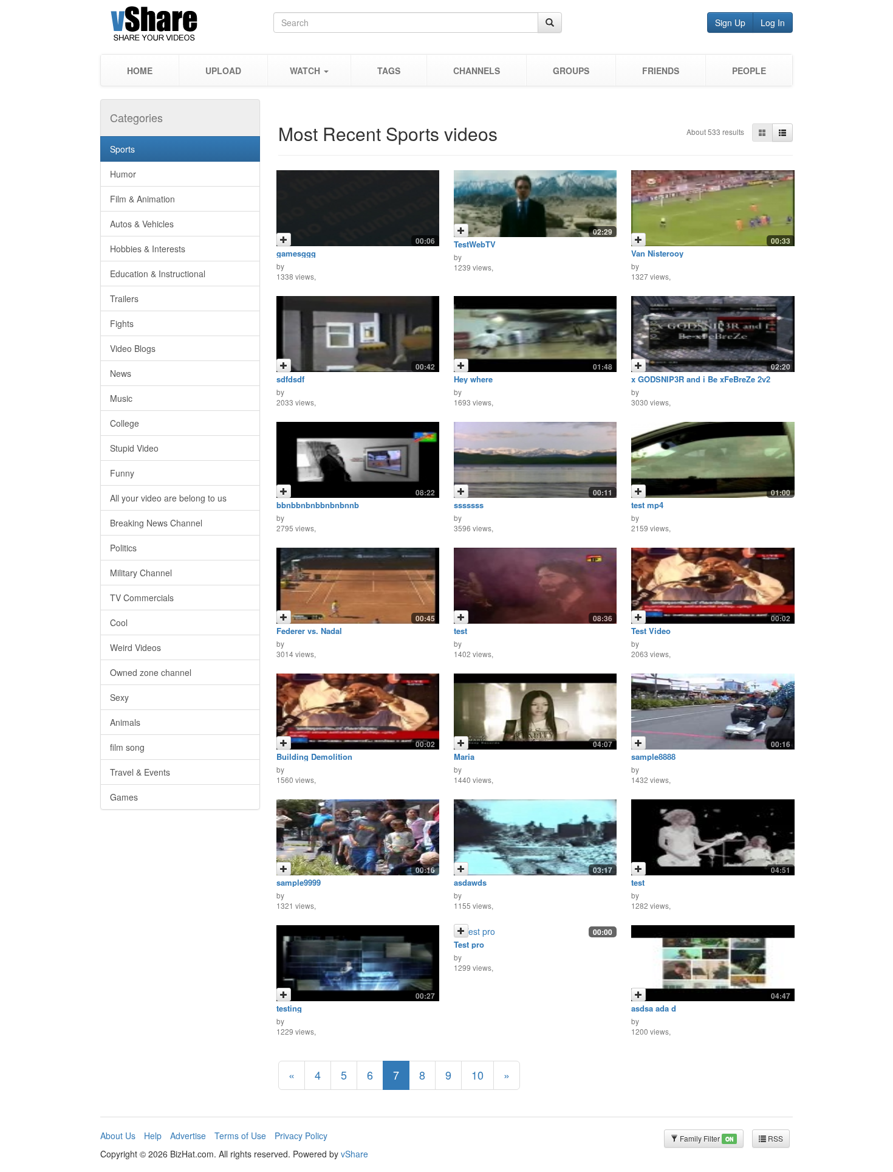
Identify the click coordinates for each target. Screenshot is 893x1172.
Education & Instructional (157, 273)
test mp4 (647, 505)
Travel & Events (140, 772)
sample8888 (653, 756)
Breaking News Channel (156, 523)
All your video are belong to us (168, 498)
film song (127, 747)
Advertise (188, 1135)
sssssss (469, 505)
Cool (119, 622)
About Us (117, 1135)
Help (153, 1135)
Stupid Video (134, 448)
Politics (123, 548)
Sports (122, 149)
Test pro (469, 944)
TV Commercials (142, 597)
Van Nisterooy (657, 253)
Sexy (119, 697)
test (460, 630)
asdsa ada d (653, 1008)
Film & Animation (142, 199)
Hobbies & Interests (147, 249)
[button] (309, 70)
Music (121, 398)
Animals (125, 722)
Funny (122, 473)
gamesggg (296, 253)
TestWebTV (475, 244)
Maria (464, 756)
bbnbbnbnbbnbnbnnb (317, 505)
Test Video (651, 630)
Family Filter (705, 1138)
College (124, 423)
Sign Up (730, 22)
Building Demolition (314, 756)
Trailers (124, 298)
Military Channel (141, 573)
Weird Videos (135, 647)
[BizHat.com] (186, 26)
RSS (774, 1138)
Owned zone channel (150, 672)
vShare (354, 1154)
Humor (123, 174)
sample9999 (298, 882)
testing (289, 1008)
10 (477, 1075)
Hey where (473, 379)
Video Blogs (133, 348)
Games (124, 797)
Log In (773, 22)
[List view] (782, 132)
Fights (122, 323)
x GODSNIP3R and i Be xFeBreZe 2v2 (700, 379)
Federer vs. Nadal (309, 630)
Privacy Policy (301, 1135)
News (120, 373)
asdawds (470, 882)
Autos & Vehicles (142, 224)
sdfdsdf (290, 379)
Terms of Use (240, 1135)
